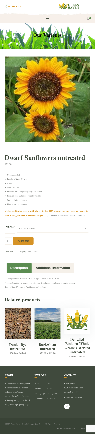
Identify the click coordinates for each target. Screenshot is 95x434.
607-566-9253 (14, 6)
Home (37, 383)
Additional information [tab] (53, 268)
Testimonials (39, 398)
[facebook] (67, 406)
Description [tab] (19, 268)
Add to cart (23, 241)
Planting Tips (40, 393)
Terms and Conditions (66, 428)
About (50, 383)
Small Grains (33, 251)
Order (50, 388)
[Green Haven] (69, 6)
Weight (10, 226)
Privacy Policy (84, 428)
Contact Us (52, 398)
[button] (85, 60)
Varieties (38, 388)
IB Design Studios (52, 424)
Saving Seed (52, 393)
